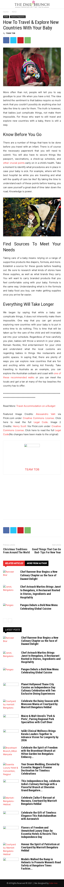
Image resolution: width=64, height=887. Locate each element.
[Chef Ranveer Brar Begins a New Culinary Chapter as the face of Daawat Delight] (11, 575)
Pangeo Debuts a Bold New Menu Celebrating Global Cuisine (40, 671)
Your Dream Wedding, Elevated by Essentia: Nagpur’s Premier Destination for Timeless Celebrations (40, 769)
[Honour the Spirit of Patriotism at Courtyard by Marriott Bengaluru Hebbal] (11, 849)
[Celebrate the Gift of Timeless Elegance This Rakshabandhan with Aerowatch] (11, 816)
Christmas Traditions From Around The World (16, 551)
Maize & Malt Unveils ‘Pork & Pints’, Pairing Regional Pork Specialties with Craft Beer (38, 719)
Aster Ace (53, 883)
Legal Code (41, 422)
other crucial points (14, 162)
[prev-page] (5, 620)
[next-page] (10, 620)
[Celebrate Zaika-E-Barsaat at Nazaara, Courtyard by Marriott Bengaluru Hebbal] (11, 801)
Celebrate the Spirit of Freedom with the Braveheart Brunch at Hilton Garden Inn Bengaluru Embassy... (39, 752)
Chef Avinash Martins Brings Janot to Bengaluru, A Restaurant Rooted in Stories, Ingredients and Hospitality (40, 657)
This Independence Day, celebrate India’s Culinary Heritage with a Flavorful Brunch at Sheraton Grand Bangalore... (40, 785)
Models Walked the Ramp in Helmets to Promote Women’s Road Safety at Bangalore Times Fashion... (41, 864)
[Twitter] (13, 40)
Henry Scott (19, 426)
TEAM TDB (10, 33)
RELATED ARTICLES (14, 563)
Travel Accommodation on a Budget (36, 405)
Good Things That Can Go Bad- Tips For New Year (46, 551)
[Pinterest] (20, 40)
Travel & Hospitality (18, 17)
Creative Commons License (38, 418)
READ (14, 11)
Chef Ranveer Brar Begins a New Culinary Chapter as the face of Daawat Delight (38, 575)
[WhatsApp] (28, 40)
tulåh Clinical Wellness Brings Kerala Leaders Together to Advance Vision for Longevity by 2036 (39, 735)
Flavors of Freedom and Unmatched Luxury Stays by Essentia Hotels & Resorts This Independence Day (39, 832)
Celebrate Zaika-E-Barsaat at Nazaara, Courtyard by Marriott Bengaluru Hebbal (39, 800)
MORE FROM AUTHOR (37, 563)
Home (6, 11)
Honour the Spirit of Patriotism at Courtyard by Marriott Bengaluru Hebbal (40, 847)
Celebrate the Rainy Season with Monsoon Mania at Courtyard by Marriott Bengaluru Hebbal (39, 704)
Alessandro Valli (45, 414)
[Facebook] (6, 40)
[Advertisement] (32, 494)
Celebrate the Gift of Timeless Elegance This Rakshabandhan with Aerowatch (38, 815)
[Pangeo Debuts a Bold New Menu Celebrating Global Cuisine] (11, 608)
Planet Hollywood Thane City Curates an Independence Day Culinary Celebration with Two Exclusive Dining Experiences (38, 689)
